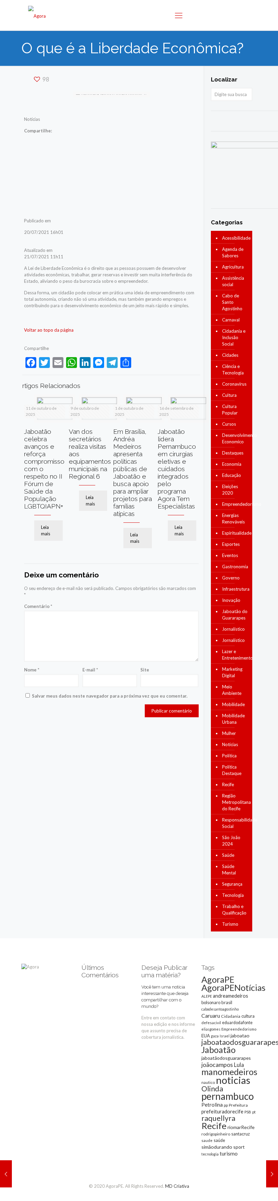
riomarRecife (241, 1127)
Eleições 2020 (230, 490)
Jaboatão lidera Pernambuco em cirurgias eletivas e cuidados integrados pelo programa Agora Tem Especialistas (177, 469)
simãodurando (216, 1147)
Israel (225, 1036)
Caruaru (210, 1015)
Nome (31, 669)
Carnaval (231, 319)
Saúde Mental (229, 869)
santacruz (240, 1134)
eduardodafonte (237, 1022)
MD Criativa (177, 1186)
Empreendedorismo (235, 504)
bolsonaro (210, 1002)
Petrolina (212, 1105)
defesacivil (211, 1022)
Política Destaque (231, 770)
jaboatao (240, 1035)
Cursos (229, 424)
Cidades (230, 355)
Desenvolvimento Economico (235, 438)
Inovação (231, 600)
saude (207, 1140)
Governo (231, 577)
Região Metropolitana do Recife (235, 802)
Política (229, 755)
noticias (233, 1080)
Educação (231, 475)
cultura (248, 1016)
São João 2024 (231, 841)
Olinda (212, 1088)
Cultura (229, 395)
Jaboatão (218, 1050)
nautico (208, 1082)
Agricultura (233, 267)
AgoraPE (217, 979)
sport (239, 1147)
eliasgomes (210, 1029)
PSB (247, 1112)
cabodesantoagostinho (220, 1009)
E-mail (90, 669)
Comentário (38, 606)
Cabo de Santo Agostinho (232, 302)
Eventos (230, 555)
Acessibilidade (235, 238)
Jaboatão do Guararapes (234, 615)
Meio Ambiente (231, 690)
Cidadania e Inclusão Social (233, 337)
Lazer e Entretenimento (235, 655)
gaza (215, 1036)
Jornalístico (233, 629)
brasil (226, 1002)
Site (144, 669)
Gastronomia (235, 566)
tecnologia (210, 1154)
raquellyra (218, 1118)
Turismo (230, 924)
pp (226, 1105)
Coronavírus (234, 384)
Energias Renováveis (233, 518)
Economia (231, 464)
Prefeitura (238, 1105)
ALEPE (206, 996)
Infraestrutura (235, 589)
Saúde (228, 855)
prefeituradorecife (222, 1111)
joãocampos (217, 1064)
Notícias (230, 744)
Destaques (232, 453)
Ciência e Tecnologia (233, 369)
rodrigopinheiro (215, 1134)
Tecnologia (233, 895)
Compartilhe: (38, 130)
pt (254, 1111)
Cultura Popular (230, 409)
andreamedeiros (230, 996)
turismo (229, 1153)
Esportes (231, 544)
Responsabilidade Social (235, 823)
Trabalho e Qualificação (234, 910)
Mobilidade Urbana (233, 719)
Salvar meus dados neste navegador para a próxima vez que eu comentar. (109, 696)
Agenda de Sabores (232, 252)
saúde (219, 1140)
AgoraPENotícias (233, 987)
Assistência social (233, 281)
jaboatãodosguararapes (226, 1058)
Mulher (229, 733)
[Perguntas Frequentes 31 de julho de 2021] (6, 1173)
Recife (228, 784)
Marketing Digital (232, 672)
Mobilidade (233, 704)
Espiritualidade (235, 533)
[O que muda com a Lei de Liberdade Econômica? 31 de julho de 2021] (272, 1173)
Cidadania (230, 1016)
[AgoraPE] (37, 15)
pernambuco (227, 1096)
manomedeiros (229, 1072)
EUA (205, 1035)
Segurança (232, 884)
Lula (239, 1064)
